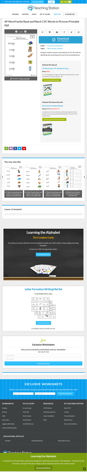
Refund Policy (68, 420)
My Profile (26, 412)
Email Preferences (28, 424)
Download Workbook (51, 80)
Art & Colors (45, 14)
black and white (25, 79)
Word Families (52, 48)
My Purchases (27, 416)
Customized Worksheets (9, 428)
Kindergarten (58, 46)
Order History (27, 420)
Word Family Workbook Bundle (52, 106)
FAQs (45, 420)
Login (51, 2)
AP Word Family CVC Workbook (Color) (55, 68)
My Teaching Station (43, 8)
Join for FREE (37, 2)
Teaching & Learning (64, 441)
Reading (15, 14)
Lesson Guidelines (48, 416)
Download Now (43, 254)
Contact (66, 412)
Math (34, 14)
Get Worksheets (43, 363)
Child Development (37, 441)
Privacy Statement (69, 416)
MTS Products (47, 408)
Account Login (27, 408)
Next (85, 177)
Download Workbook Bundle (54, 119)
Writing (25, 14)
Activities (7, 441)
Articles (57, 14)
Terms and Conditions (70, 424)
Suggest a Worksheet (8, 424)
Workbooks (70, 14)
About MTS (67, 408)
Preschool (50, 46)
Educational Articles (49, 412)
